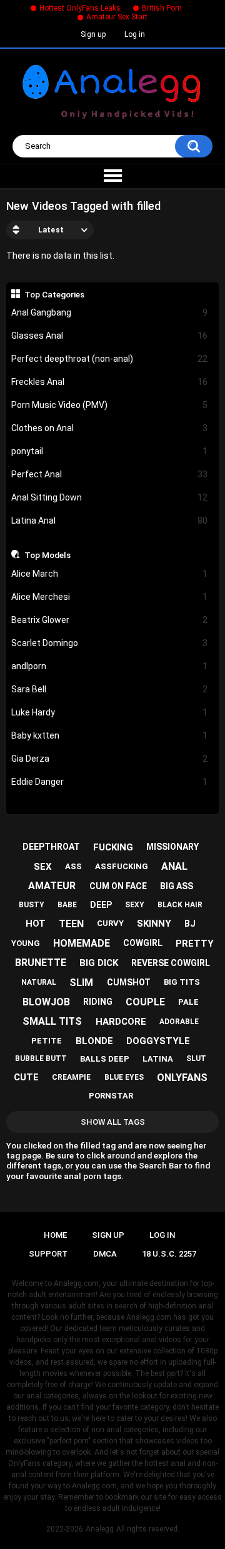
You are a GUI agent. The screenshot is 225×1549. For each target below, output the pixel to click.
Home (55, 1235)
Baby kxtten (109, 735)
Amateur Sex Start (117, 16)
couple (145, 1002)
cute (26, 1077)
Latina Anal (109, 520)
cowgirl (142, 943)
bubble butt (41, 1058)
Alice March (109, 574)
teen (71, 924)
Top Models (47, 555)
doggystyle (158, 1041)
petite (46, 1040)
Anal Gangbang (109, 312)
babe (67, 904)
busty (31, 904)
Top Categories (54, 294)
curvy (110, 923)
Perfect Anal (109, 474)
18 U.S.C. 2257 (169, 1253)
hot (36, 923)
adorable (179, 1021)
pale (188, 1002)
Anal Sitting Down (109, 497)
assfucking (121, 866)
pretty (195, 943)
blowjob (46, 1002)
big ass (176, 886)
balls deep (104, 1058)
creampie (71, 1077)
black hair (180, 904)
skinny (154, 923)
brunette (40, 963)
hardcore (121, 1021)
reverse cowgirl (170, 963)
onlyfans (182, 1077)
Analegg (100, 1529)
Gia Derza (109, 759)
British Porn (162, 8)
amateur (52, 886)
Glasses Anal (109, 336)
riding (97, 1002)
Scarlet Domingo (109, 643)
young (25, 943)
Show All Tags (113, 1122)
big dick (98, 963)
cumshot (129, 982)
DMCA (105, 1253)
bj (190, 924)
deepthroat (51, 847)
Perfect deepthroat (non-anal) (109, 359)
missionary (172, 847)
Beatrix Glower (109, 620)
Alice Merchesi (109, 597)
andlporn (109, 666)
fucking (113, 847)
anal (174, 866)
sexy (134, 904)
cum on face (118, 886)
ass (73, 866)
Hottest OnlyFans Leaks (80, 8)
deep (101, 905)
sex (43, 866)
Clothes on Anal (109, 428)
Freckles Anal (109, 382)
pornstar (111, 1095)
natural (38, 982)
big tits (182, 982)
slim (81, 983)
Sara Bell (109, 689)
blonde (94, 1041)
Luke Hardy (109, 712)
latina (157, 1058)
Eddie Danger (109, 782)
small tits (52, 1021)
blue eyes (124, 1077)
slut (196, 1058)
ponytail (109, 451)
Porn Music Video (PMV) (109, 405)
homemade (81, 943)
